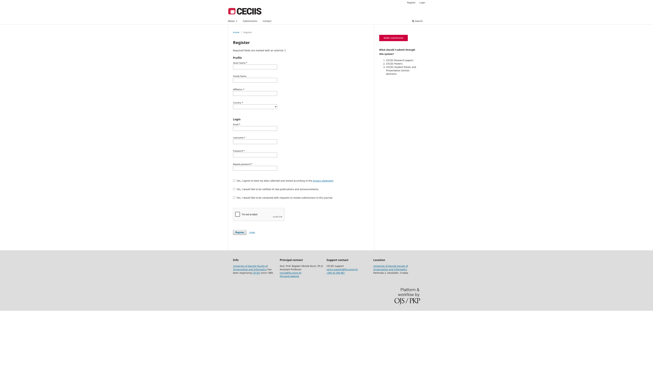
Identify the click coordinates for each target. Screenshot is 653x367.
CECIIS (256, 272)
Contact (267, 21)
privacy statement (323, 180)
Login (422, 2)
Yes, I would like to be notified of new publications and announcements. (277, 189)
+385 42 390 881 (335, 272)
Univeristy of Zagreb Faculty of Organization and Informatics (390, 267)
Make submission (394, 37)
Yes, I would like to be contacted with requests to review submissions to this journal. (284, 197)
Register (411, 2)
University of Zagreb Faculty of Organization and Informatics (250, 267)
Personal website (289, 276)
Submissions (250, 21)
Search (418, 21)
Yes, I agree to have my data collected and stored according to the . (285, 180)
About (231, 21)
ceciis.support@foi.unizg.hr (342, 269)
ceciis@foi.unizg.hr (291, 272)
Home (236, 32)
